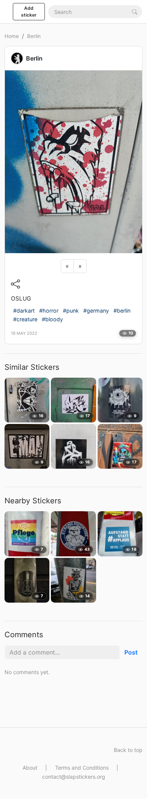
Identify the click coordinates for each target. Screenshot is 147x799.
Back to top (128, 750)
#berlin (121, 310)
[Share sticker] (15, 284)
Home (12, 36)
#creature (25, 319)
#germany (96, 310)
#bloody (52, 319)
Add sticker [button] (29, 11)
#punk (71, 310)
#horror (48, 310)
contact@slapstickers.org (73, 776)
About (30, 767)
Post (131, 652)
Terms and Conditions (82, 767)
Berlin (34, 36)
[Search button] (134, 11)
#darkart (24, 310)
